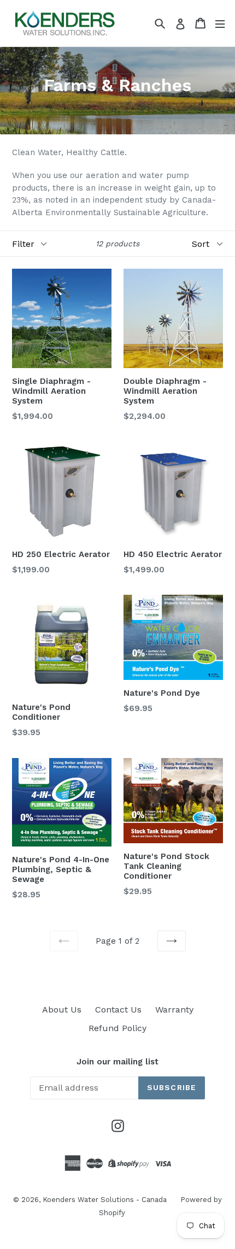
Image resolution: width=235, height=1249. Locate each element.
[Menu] (220, 23)
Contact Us (118, 1009)
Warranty (174, 1009)
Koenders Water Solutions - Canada (105, 1199)
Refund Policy (117, 1028)
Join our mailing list (117, 1062)
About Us (61, 1009)
